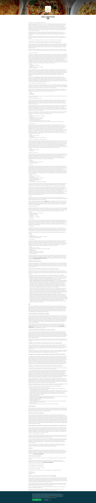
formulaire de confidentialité (38, 453)
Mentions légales (54, 1)
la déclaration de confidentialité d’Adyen (39, 258)
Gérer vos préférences (53, 496)
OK (36, 499)
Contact (47, 1)
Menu (40, 1)
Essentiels (46, 499)
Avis (43, 1)
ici (40, 397)
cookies (46, 201)
